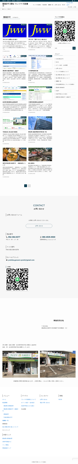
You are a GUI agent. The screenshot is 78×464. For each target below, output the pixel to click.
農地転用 (6, 414)
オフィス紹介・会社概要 (62, 65)
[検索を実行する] (74, 48)
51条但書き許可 (59, 58)
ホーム (4, 399)
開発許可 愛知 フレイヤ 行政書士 (15, 5)
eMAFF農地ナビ (6, 441)
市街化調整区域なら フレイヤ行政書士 (65, 84)
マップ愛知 (5, 445)
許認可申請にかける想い (62, 94)
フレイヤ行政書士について (62, 71)
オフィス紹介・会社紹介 (28, 402)
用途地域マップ (6, 448)
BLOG (57, 62)
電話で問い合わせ (45, 402)
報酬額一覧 (58, 81)
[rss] (73, 1)
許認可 (57, 90)
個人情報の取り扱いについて (63, 74)
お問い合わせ (59, 68)
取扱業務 (4, 402)
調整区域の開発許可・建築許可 (63, 97)
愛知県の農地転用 (60, 87)
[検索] (75, 1)
